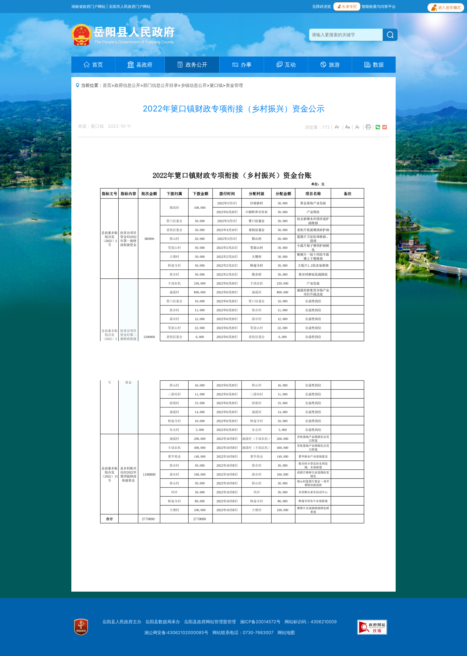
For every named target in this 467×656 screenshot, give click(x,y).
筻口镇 (216, 85)
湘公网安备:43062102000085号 (176, 632)
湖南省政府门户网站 (88, 6)
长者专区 (349, 6)
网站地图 (286, 632)
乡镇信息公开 (194, 85)
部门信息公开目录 (160, 85)
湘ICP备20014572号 (260, 621)
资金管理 (234, 85)
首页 (107, 85)
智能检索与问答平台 (379, 6)
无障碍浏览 (321, 6)
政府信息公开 (127, 85)
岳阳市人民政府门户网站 (130, 6)
